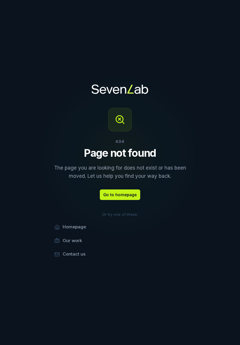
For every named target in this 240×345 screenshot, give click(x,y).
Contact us (74, 254)
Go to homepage (120, 194)
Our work (72, 240)
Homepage (74, 227)
